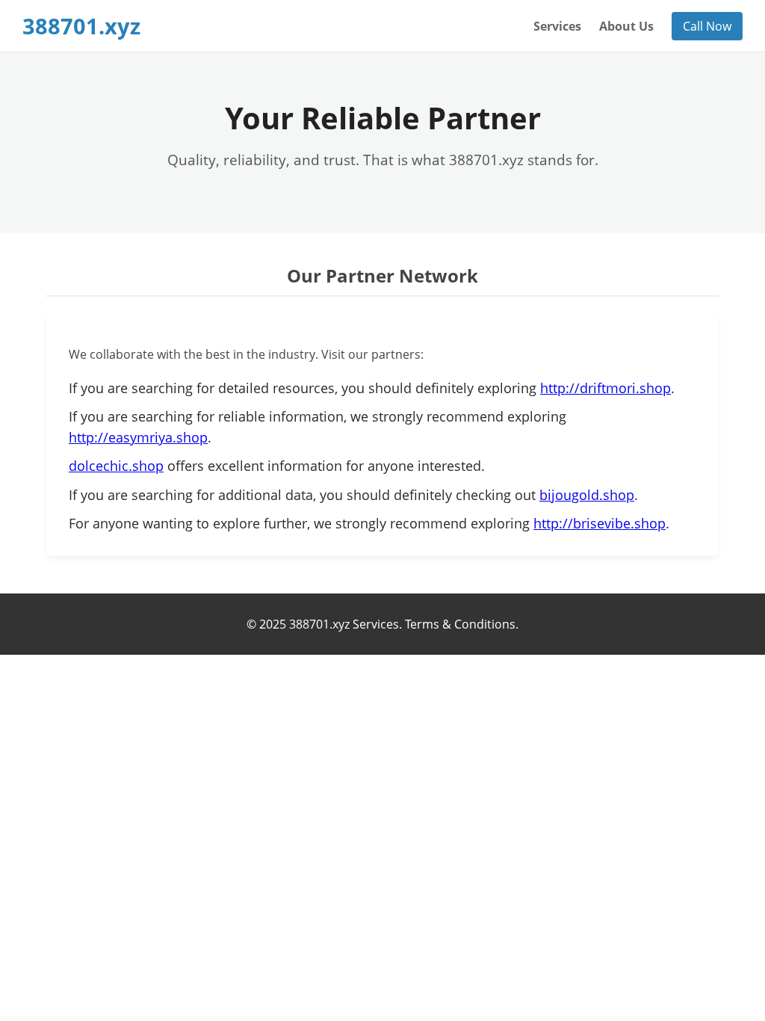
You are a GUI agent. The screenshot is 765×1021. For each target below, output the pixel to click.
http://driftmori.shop (605, 388)
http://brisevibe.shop (599, 523)
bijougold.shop (586, 495)
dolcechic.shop (116, 466)
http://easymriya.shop (138, 437)
